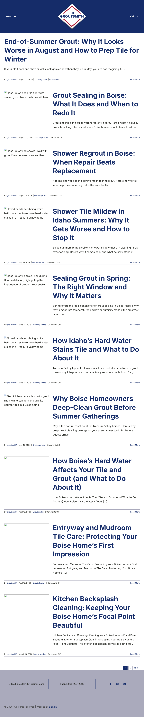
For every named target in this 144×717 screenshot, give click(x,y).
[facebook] (110, 684)
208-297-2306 (76, 684)
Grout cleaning (39, 583)
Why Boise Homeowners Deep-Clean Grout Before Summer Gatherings (94, 407)
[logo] (72, 4)
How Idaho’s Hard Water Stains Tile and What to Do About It (96, 349)
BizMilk (53, 706)
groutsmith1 (12, 79)
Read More (135, 79)
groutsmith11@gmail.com (30, 684)
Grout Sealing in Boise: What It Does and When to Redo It (95, 104)
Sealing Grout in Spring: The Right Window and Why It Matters (91, 287)
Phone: (64, 684)
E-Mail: (13, 684)
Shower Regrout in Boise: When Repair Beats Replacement (94, 162)
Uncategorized (41, 79)
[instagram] (117, 684)
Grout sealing (38, 512)
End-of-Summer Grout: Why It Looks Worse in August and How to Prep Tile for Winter (71, 50)
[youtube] (124, 684)
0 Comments (54, 79)
